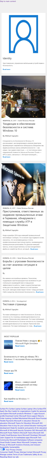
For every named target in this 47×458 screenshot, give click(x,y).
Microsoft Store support (28, 416)
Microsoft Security (17, 430)
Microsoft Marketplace (18, 440)
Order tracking (5, 418)
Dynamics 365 (29, 430)
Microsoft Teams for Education (19, 423)
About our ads (13, 457)
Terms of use (18, 454)
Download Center (12, 416)
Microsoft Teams (26, 432)
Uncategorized (21, 301)
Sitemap (23, 452)
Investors (19, 444)
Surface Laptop (15, 408)
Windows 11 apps (31, 413)
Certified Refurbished (20, 418)
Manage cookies (6, 454)
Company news (35, 442)
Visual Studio (5, 442)
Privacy (43, 452)
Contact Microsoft (33, 452)
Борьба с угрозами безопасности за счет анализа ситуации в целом (23, 264)
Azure (20, 435)
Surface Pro (4, 408)
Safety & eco (37, 454)
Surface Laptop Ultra (29, 408)
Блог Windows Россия (26, 121)
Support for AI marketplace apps (17, 437)
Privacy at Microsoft (7, 444)
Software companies (34, 440)
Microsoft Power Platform (10, 432)
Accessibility (4, 447)
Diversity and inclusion (31, 444)
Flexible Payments (7, 420)
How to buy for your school (18, 425)
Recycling (3, 457)
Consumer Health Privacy (9, 452)
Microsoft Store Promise (37, 418)
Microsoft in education (22, 420)
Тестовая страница (15, 304)
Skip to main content (8, 1)
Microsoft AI (4, 430)
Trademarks (27, 454)
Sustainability (15, 447)
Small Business (11, 435)
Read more (6, 69)
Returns (41, 416)
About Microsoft (23, 442)
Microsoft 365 (41, 430)
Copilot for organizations (21, 411)
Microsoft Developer (30, 435)
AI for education (41, 428)
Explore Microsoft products (13, 413)
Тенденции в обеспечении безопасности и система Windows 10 (19, 127)
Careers (13, 442)
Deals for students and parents (22, 428)
